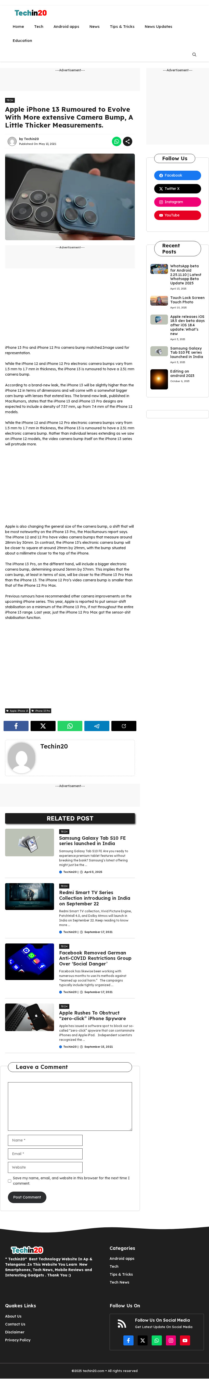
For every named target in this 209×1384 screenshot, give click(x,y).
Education (22, 40)
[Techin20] (29, 12)
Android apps (66, 26)
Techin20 (31, 139)
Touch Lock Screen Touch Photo (187, 299)
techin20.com (93, 1371)
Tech (38, 26)
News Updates (158, 26)
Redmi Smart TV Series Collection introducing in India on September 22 (94, 898)
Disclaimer (14, 1332)
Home (18, 26)
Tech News (119, 1282)
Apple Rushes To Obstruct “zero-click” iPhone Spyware (92, 1015)
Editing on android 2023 (182, 373)
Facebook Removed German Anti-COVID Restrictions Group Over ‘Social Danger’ (95, 958)
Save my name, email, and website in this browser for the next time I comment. (71, 1181)
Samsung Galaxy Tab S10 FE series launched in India (92, 841)
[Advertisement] (70, 309)
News (94, 26)
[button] (194, 55)
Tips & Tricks (122, 26)
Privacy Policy (17, 1340)
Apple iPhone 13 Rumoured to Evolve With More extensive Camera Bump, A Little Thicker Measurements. (69, 117)
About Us (13, 1316)
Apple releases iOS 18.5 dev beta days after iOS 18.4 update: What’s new (187, 325)
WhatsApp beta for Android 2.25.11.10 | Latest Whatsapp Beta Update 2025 (185, 274)
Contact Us (15, 1324)
